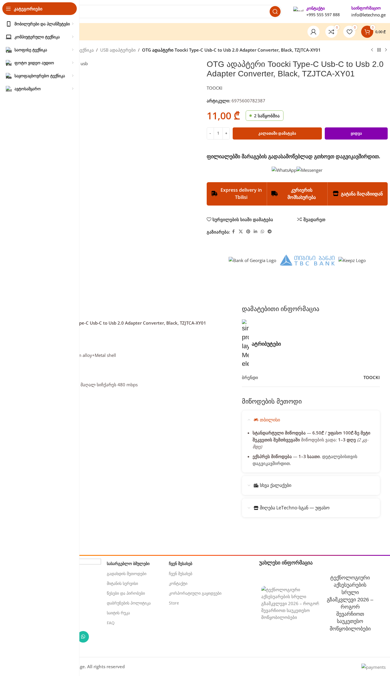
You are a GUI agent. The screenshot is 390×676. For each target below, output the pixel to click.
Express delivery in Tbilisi (241, 194)
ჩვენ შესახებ (180, 573)
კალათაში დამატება (277, 133)
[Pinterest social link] (248, 232)
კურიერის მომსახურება (302, 194)
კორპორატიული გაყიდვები (195, 593)
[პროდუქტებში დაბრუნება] (379, 50)
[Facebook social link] (233, 232)
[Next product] (385, 50)
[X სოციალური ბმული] (241, 232)
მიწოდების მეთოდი (272, 401)
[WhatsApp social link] (262, 232)
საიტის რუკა (118, 612)
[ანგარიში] (313, 31)
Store (174, 603)
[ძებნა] (275, 11)
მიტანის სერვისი (122, 583)
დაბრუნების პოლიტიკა (129, 603)
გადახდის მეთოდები (126, 573)
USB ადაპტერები (118, 50)
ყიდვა (356, 133)
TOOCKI (214, 88)
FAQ (111, 623)
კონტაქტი (178, 583)
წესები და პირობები (126, 593)
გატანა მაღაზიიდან (362, 194)
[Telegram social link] (269, 232)
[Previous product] (372, 50)
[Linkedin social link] (255, 232)
